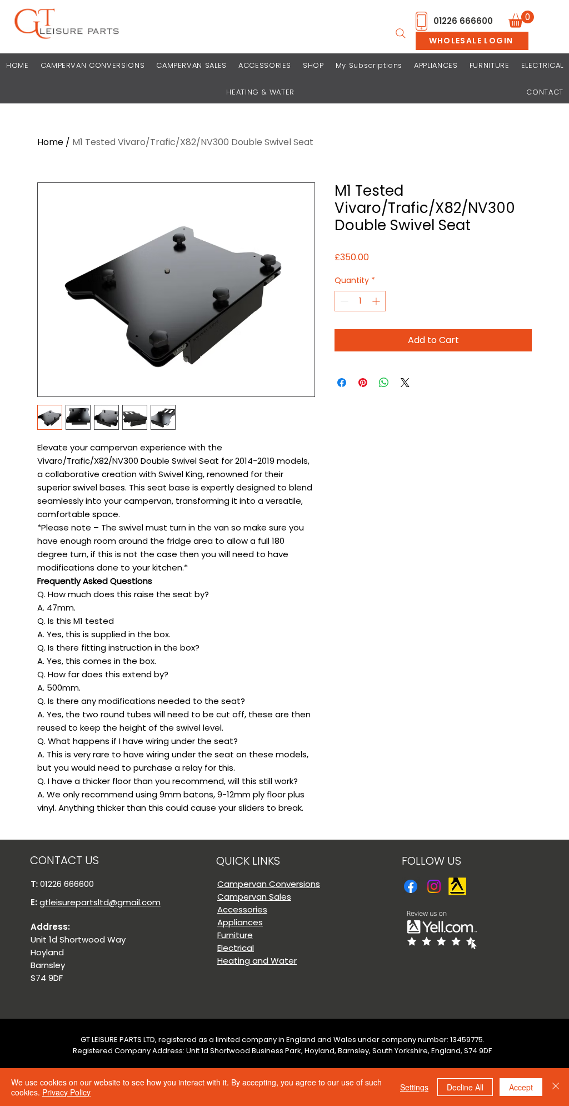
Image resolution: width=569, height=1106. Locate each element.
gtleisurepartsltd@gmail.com (100, 902)
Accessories (242, 909)
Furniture (235, 935)
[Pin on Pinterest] (363, 382)
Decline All (465, 1087)
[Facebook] (411, 886)
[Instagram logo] (434, 886)
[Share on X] (405, 382)
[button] (521, 19)
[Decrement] (343, 301)
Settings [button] (414, 1087)
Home (50, 142)
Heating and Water (257, 960)
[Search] (401, 33)
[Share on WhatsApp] (384, 382)
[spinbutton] (360, 301)
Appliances (240, 922)
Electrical (235, 948)
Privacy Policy (66, 1092)
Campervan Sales (254, 896)
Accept (521, 1087)
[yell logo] (457, 886)
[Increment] (377, 301)
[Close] (555, 1087)
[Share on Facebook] (341, 382)
